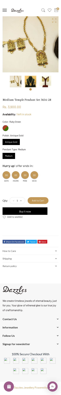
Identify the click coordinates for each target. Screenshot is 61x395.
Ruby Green (5, 128)
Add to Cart (38, 200)
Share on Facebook (15, 241)
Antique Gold (11, 141)
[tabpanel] (15, 81)
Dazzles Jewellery (24, 387)
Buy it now (25, 211)
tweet (33, 241)
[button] (52, 386)
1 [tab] (30, 89)
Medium (9, 155)
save (43, 241)
